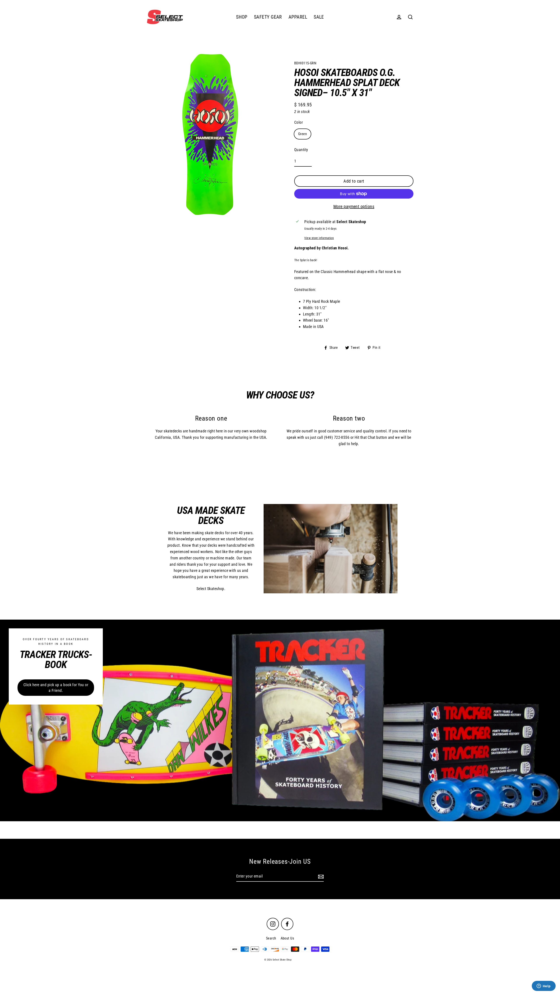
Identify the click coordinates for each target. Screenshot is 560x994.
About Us (287, 938)
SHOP (241, 17)
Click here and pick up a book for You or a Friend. (55, 687)
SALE (319, 17)
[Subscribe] (320, 876)
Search (271, 938)
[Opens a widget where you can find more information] (544, 986)
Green (302, 134)
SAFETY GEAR (268, 17)
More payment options (353, 206)
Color (298, 122)
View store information (319, 238)
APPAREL (298, 17)
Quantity (301, 149)
